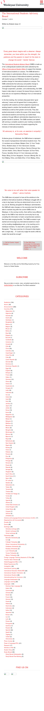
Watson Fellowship (11, 555)
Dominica (8, 364)
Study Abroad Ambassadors (13, 654)
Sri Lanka (8, 480)
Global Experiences (9, 564)
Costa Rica (9, 355)
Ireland (8, 397)
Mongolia (8, 430)
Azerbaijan (9, 320)
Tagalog (8, 634)
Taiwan (8, 487)
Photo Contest (8, 641)
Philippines (9, 458)
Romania (8, 463)
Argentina (8, 313)
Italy (7, 401)
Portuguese (9, 623)
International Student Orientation (13, 573)
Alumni (6, 304)
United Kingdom (10, 507)
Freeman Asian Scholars (11, 560)
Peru (7, 456)
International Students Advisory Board (17, 64)
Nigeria (8, 445)
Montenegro (9, 432)
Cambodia (8, 340)
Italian (7, 610)
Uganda (8, 500)
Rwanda (8, 467)
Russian (8, 628)
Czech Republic (10, 359)
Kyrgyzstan (9, 414)
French (8, 597)
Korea (7, 412)
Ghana (8, 381)
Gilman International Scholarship (15, 544)
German (8, 599)
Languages (7, 584)
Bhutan (8, 329)
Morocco (8, 434)
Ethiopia (8, 373)
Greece (8, 384)
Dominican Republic (11, 366)
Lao (7, 617)
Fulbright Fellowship (11, 542)
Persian (8, 621)
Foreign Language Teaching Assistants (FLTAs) (17, 557)
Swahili (8, 632)
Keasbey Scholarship (12, 549)
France (8, 375)
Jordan (8, 408)
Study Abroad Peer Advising (13, 656)
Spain (7, 478)
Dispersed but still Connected (12, 520)
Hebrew (8, 604)
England (8, 370)
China (7, 348)
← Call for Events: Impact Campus (11, 243)
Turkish (8, 637)
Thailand (8, 491)
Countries (7, 309)
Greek (7, 601)
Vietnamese (9, 639)
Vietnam (8, 513)
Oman (7, 450)
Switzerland (9, 485)
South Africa (9, 474)
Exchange (7, 527)
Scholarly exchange (11, 529)
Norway (8, 447)
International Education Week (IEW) (14, 571)
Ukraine (8, 502)
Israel (7, 399)
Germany (8, 379)
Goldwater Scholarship (12, 546)
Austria (8, 318)
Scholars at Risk (8, 647)
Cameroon (9, 342)
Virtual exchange (10, 533)
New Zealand (9, 443)
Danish (8, 595)
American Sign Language (13, 586)
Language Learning (9, 582)
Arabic (7, 588)
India (7, 390)
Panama (8, 454)
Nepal (7, 439)
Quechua (8, 626)
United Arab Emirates (12, 505)
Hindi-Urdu (9, 606)
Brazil (7, 333)
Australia (8, 315)
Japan (7, 406)
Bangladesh (9, 322)
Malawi (8, 419)
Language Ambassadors (11, 579)
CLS (7, 540)
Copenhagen (9, 353)
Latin (7, 619)
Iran (7, 395)
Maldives (8, 423)
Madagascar (9, 417)
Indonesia (8, 392)
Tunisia (8, 496)
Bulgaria (8, 335)
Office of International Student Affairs (14, 69)
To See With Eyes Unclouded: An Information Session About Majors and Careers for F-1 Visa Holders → (32, 245)
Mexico (8, 428)
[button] (41, 2)
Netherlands (9, 441)
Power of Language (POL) (11, 643)
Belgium (8, 326)
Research (7, 645)
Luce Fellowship (10, 551)
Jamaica (8, 403)
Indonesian (9, 608)
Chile (7, 346)
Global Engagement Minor (11, 562)
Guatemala (9, 386)
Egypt (7, 368)
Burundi (8, 337)
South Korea (9, 476)
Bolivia (7, 331)
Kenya (7, 410)
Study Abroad (8, 652)
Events (6, 524)
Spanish (8, 630)
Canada (8, 344)
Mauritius (8, 425)
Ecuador (6, 522)
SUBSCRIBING (8, 285)
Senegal (8, 469)
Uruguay (8, 511)
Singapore (8, 472)
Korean (8, 615)
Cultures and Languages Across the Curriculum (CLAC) (19, 518)
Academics (7, 302)
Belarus (8, 324)
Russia (8, 465)
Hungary (8, 388)
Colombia (8, 351)
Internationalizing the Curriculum (13, 577)
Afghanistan (9, 311)
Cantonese (9, 590)
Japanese (8, 612)
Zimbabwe (9, 516)
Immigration (7, 566)
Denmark (8, 362)
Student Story (8, 650)
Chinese (8, 593)
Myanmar (8, 436)
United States (10, 509)
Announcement (8, 307)
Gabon (8, 377)
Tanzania (8, 489)
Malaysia (8, 421)
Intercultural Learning (10, 568)
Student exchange (11, 531)
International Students (10, 575)
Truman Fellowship (11, 553)
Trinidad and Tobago (11, 494)
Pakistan (8, 452)
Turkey (7, 498)
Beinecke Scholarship (12, 538)
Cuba (7, 357)
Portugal (8, 461)
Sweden (8, 483)
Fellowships (7, 535)
